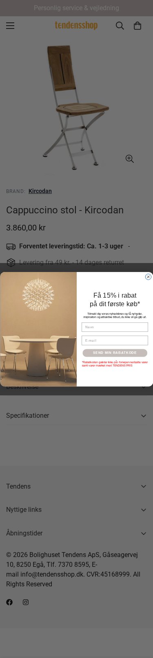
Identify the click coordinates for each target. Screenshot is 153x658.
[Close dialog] (148, 276)
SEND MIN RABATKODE (115, 352)
